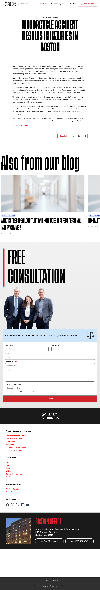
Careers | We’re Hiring (15, 450)
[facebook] (7, 504)
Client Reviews (12, 492)
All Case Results (12, 489)
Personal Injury (57, 4)
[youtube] (27, 504)
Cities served (11, 441)
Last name (56, 345)
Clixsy (56, 586)
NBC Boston (23, 125)
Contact (73, 4)
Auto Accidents (38, 4)
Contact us (45, 580)
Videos (8, 471)
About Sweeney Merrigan (16, 436)
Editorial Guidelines (14, 474)
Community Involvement (16, 447)
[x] (17, 504)
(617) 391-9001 (89, 4)
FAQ (7, 462)
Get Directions (51, 541)
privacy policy (31, 392)
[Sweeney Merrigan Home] (11, 4)
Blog (8, 468)
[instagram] (12, 504)
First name (9, 345)
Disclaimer (10, 477)
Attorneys (10, 444)
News (8, 465)
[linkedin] (22, 504)
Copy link (63, 136)
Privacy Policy (54, 580)
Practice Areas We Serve (15, 438)
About (23, 4)
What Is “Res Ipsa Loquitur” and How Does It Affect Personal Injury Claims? (41, 224)
